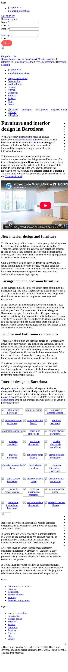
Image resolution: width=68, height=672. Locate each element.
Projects (11, 98)
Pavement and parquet (19, 600)
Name (5, 22)
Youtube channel (13, 176)
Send (6, 43)
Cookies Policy (39, 644)
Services (12, 95)
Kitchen (11, 89)
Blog (10, 101)
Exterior (12, 87)
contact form (7, 399)
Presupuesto (42, 109)
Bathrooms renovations (19, 586)
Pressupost (27, 109)
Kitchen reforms (16, 594)
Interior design (15, 84)
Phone (5, 28)
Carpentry (12, 589)
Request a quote (59, 109)
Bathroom (13, 92)
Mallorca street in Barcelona (29, 139)
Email (5, 25)
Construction (14, 81)
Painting (12, 597)
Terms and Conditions (18, 644)
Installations (13, 592)
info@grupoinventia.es (19, 11)
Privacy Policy (56, 644)
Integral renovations (17, 78)
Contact (11, 104)
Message (6, 35)
